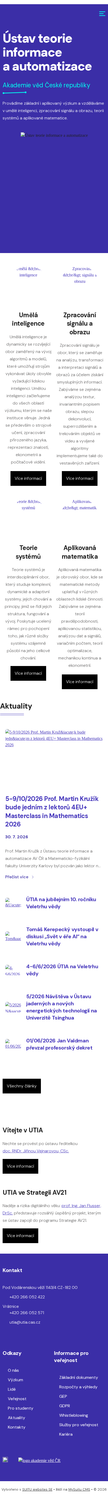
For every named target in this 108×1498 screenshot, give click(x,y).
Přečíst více (16, 877)
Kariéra (66, 1434)
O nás (13, 1370)
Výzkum (15, 1380)
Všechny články (22, 1086)
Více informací (28, 478)
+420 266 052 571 (26, 1312)
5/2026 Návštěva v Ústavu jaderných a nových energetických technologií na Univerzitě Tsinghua (61, 1007)
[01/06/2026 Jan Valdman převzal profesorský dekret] (13, 1044)
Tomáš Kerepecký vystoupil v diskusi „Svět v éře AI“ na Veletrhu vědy (62, 936)
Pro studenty (20, 1408)
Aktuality (16, 1417)
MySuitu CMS (79, 1489)
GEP (63, 1396)
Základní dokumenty (78, 1377)
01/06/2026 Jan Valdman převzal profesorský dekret (59, 1044)
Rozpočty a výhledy (78, 1387)
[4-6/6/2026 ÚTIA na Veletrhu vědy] (13, 970)
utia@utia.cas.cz (24, 1322)
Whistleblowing (73, 1415)
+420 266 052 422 (27, 1297)
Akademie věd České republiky (46, 85)
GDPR (64, 1406)
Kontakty (16, 1427)
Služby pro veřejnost (78, 1425)
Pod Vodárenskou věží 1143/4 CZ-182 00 (40, 1287)
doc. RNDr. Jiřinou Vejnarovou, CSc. (36, 1151)
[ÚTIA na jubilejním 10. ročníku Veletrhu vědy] (13, 903)
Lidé (12, 1389)
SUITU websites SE (37, 1489)
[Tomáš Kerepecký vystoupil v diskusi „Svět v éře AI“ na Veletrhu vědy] (13, 936)
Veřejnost (17, 1398)
